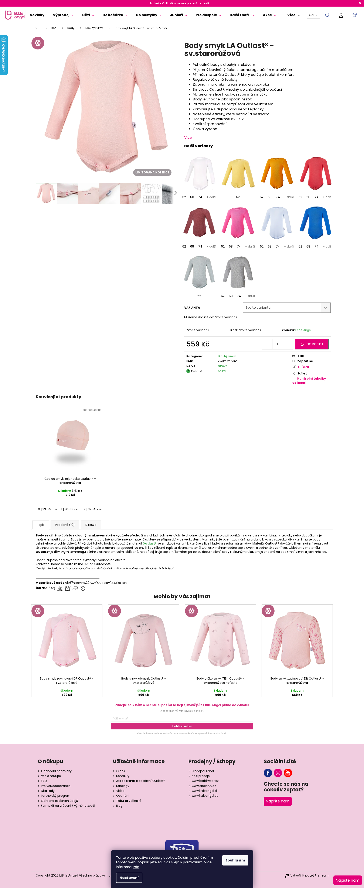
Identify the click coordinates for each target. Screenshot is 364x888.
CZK (312, 15)
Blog (119, 806)
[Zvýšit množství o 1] (288, 344)
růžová (222, 366)
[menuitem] (37, 15)
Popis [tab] (40, 525)
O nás (120, 771)
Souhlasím (235, 860)
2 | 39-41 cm (93, 509)
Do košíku (315, 344)
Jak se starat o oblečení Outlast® (140, 781)
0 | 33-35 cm (47, 509)
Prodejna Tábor (203, 771)
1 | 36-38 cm (70, 509)
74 (200, 197)
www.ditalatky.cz (204, 786)
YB (288, 773)
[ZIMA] (66, 640)
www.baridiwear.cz (205, 781)
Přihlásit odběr (182, 726)
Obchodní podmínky (56, 771)
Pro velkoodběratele (56, 786)
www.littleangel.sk (205, 791)
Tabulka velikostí (128, 801)
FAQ (44, 781)
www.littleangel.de (205, 796)
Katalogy (122, 786)
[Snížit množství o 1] (267, 344)
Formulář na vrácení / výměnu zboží (68, 806)
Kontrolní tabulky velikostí (309, 381)
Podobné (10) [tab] (65, 525)
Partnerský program (55, 796)
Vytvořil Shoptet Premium (309, 876)
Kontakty (122, 776)
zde (136, 866)
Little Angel (303, 330)
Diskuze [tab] (90, 525)
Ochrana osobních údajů (59, 801)
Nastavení (129, 877)
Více (188, 137)
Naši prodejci (201, 776)
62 (184, 197)
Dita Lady (48, 791)
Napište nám (278, 801)
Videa (120, 791)
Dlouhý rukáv (227, 356)
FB (268, 773)
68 (192, 197)
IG (278, 773)
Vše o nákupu (51, 776)
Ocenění (122, 796)
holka (222, 371)
